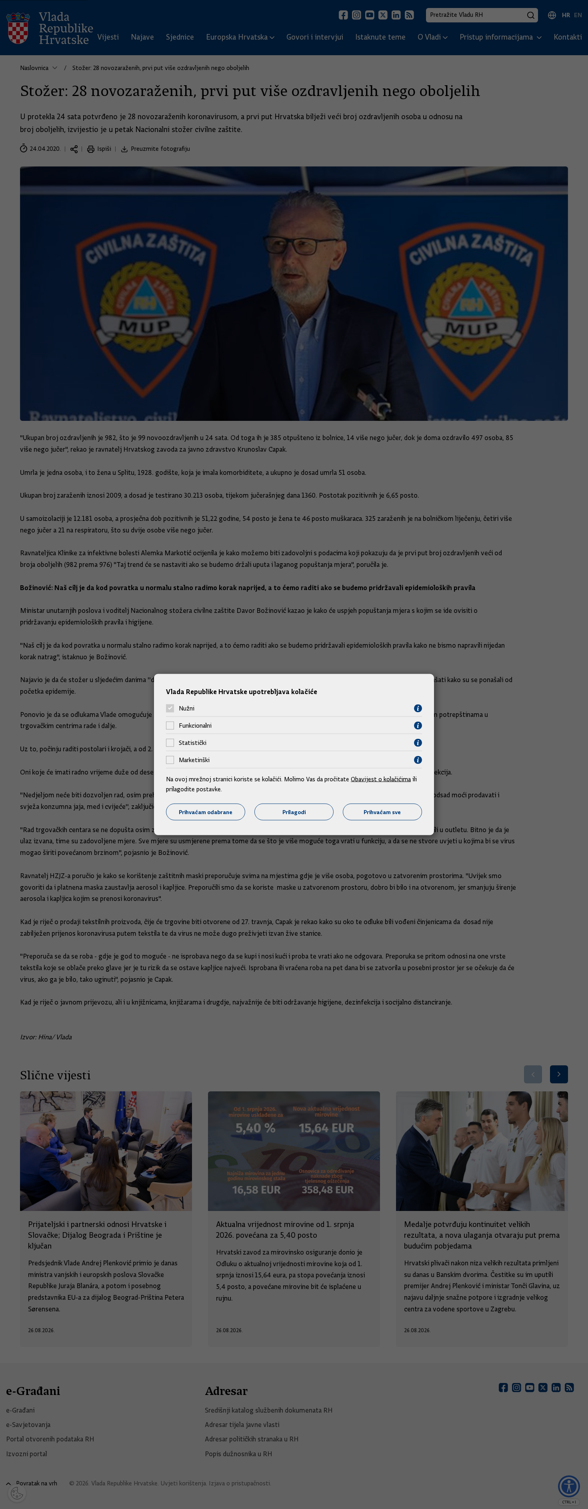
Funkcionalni (195, 725)
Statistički (192, 742)
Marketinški (194, 760)
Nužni (186, 708)
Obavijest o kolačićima (381, 779)
